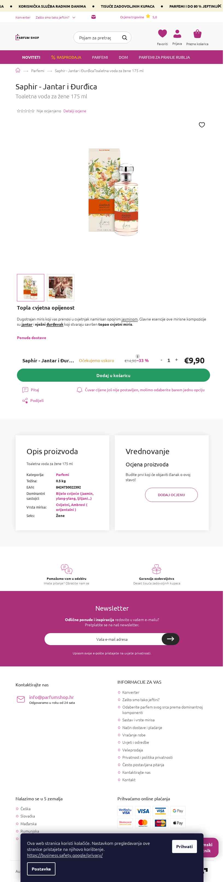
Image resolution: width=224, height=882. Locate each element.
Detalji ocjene (74, 110)
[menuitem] (28, 57)
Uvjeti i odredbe (135, 742)
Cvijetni (62, 504)
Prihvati (184, 846)
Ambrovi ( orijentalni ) (71, 507)
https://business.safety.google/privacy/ (65, 855)
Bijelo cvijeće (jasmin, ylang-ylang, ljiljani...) (74, 496)
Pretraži (124, 37)
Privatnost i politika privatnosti (147, 757)
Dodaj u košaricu (113, 375)
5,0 (138, 17)
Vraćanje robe (134, 734)
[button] (161, 360)
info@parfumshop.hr (52, 699)
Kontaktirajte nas (136, 772)
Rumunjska (29, 831)
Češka (25, 808)
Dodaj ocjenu (171, 494)
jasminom (130, 319)
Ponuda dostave (31, 337)
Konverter (23, 17)
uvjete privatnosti (137, 653)
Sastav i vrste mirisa (138, 719)
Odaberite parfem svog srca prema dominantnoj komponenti (162, 709)
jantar (27, 324)
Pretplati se (170, 639)
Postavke (41, 869)
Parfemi (62, 474)
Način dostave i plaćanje (142, 727)
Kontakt (128, 779)
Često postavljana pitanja (143, 764)
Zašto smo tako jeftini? (52, 17)
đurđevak (54, 324)
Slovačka (27, 816)
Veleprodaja (132, 749)
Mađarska (28, 823)
